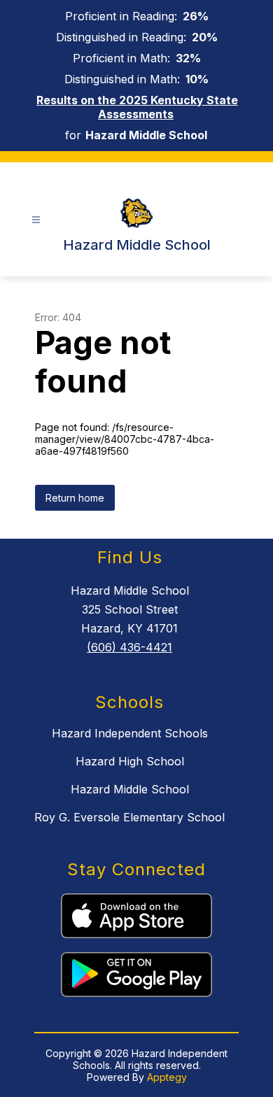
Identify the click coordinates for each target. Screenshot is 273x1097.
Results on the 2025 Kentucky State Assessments (137, 107)
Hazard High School (130, 761)
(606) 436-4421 (129, 647)
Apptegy (167, 1077)
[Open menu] (36, 220)
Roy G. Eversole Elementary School (129, 817)
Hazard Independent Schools (130, 733)
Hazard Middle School (130, 789)
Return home (75, 498)
